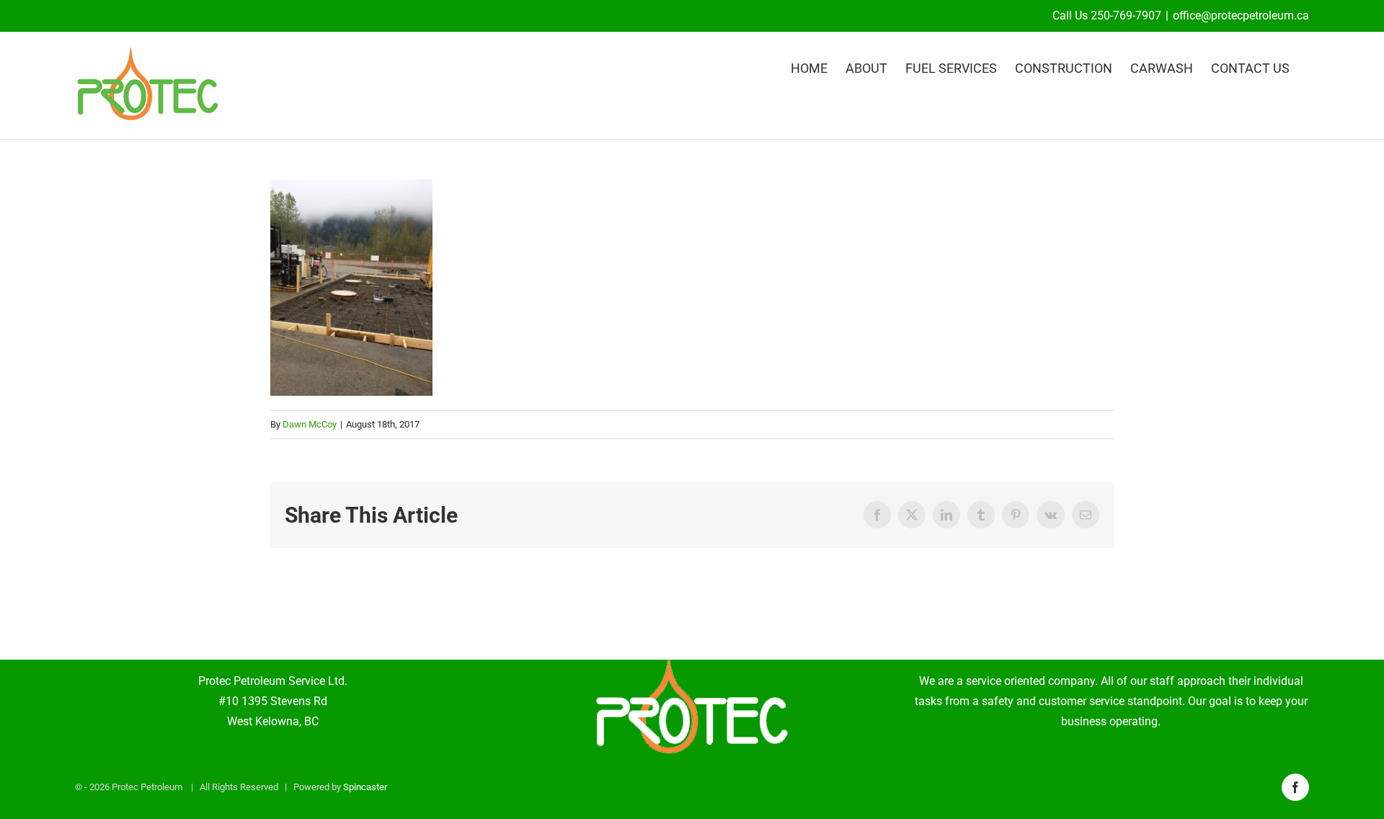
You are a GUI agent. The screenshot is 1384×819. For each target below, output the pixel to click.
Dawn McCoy (310, 424)
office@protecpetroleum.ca (1241, 15)
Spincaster (365, 787)
